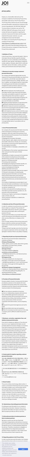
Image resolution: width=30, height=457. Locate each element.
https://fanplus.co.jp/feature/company (11, 274)
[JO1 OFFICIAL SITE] (4, 5)
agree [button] (23, 449)
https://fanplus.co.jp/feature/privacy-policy (12, 43)
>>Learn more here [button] (7, 455)
